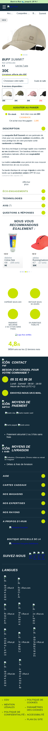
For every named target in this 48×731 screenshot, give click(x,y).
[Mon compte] (38, 7)
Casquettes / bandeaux (23, 13)
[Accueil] (3, 13)
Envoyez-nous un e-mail (25, 393)
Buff (34, 13)
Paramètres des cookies (35, 708)
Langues (10, 570)
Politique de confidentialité (14, 713)
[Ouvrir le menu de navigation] (4, 7)
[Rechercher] (28, 7)
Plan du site (35, 719)
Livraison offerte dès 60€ (14, 74)
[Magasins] (33, 7)
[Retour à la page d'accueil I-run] (13, 7)
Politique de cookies (35, 701)
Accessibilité (35, 714)
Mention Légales (9, 705)
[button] (15, 81)
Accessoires (10, 13)
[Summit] (7, 93)
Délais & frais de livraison (20, 464)
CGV (6, 700)
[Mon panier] (43, 7)
